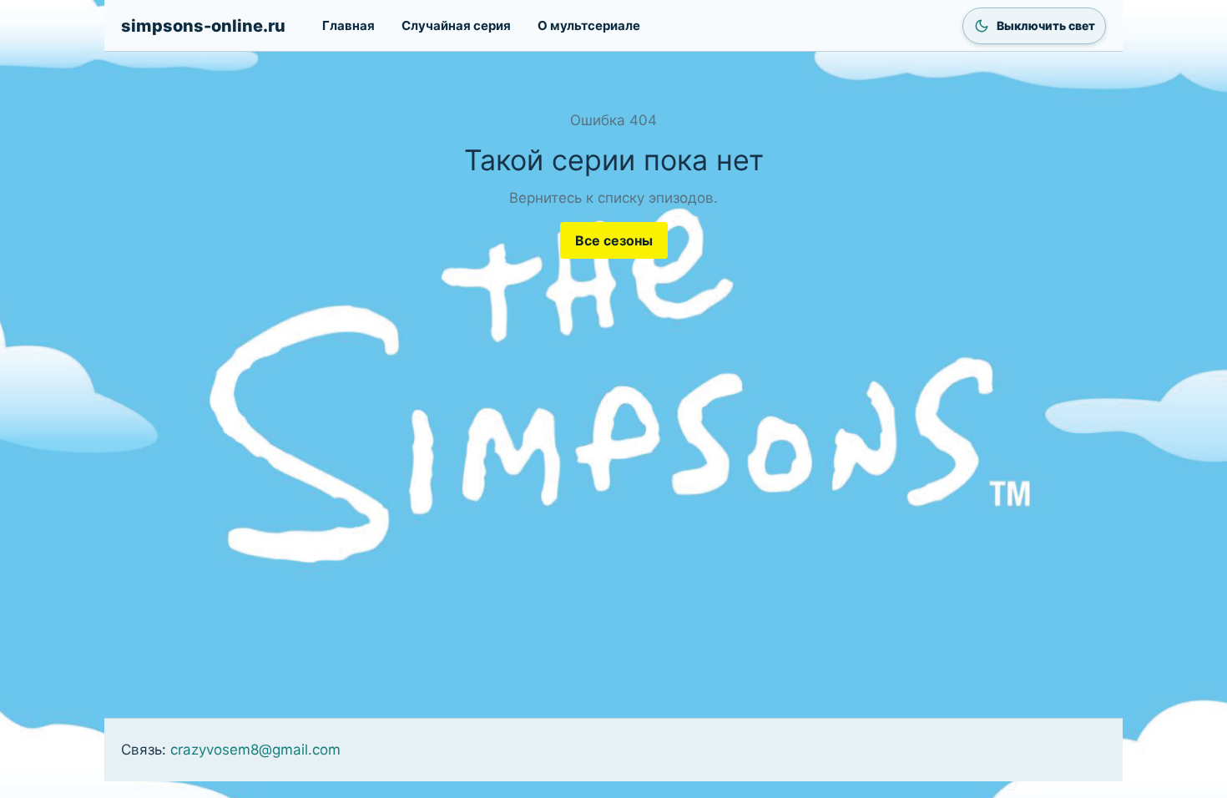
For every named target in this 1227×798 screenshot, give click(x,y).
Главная (348, 25)
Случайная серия (456, 25)
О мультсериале (589, 25)
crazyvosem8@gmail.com (255, 749)
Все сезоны (614, 240)
